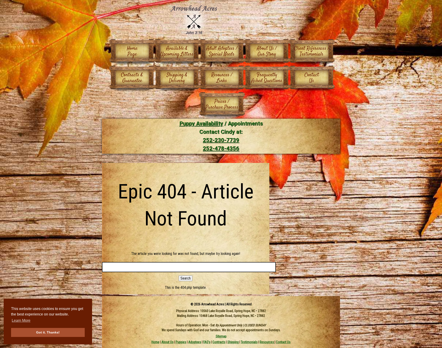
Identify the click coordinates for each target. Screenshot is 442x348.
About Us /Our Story (267, 51)
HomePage (132, 51)
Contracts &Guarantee (132, 77)
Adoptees (194, 342)
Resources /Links (221, 77)
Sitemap (221, 336)
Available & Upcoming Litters (177, 51)
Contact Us (283, 342)
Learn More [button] (21, 320)
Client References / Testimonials (311, 51)
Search (185, 278)
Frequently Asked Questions (266, 77)
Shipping (233, 342)
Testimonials (249, 342)
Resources (267, 342)
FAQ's (206, 342)
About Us (167, 342)
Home (155, 342)
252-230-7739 (221, 140)
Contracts (218, 342)
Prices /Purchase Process (222, 104)
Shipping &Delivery (177, 77)
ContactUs (312, 77)
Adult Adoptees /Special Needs (221, 51)
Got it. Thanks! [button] (48, 332)
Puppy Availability (201, 123)
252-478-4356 (221, 148)
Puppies (181, 342)
